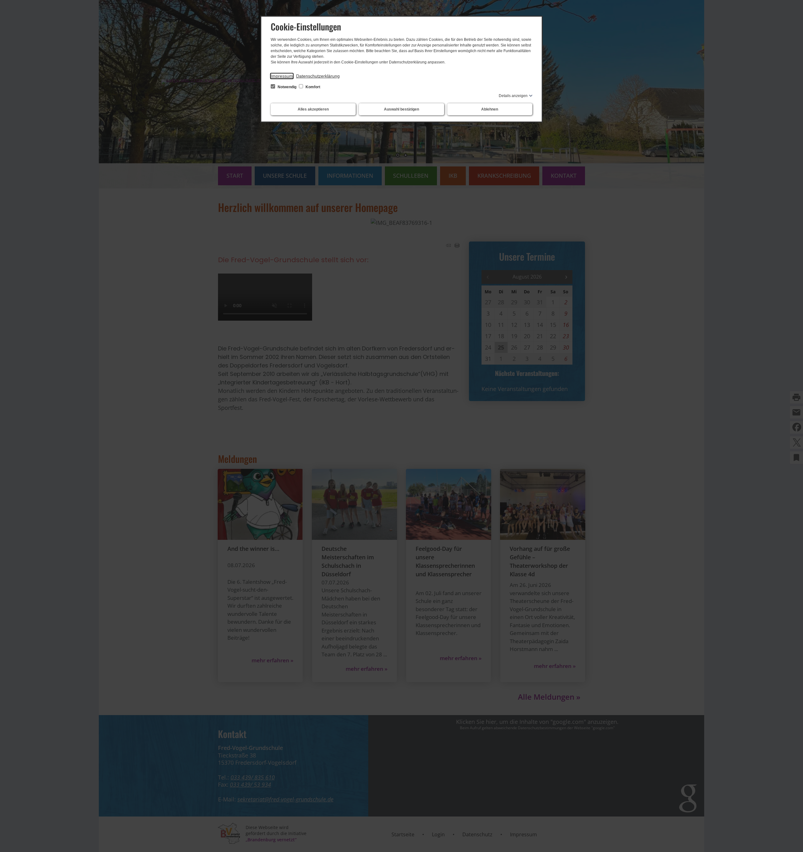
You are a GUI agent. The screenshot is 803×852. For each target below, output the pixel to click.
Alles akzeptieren (313, 109)
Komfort (312, 87)
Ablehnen (489, 109)
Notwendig (287, 87)
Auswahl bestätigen (401, 109)
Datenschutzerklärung (318, 76)
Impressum (282, 76)
